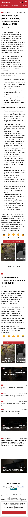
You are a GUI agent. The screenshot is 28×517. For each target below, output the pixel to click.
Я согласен (14, 512)
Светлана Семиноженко (9, 27)
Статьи (6, 368)
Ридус (15, 303)
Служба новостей (7, 286)
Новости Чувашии (7, 273)
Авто (4, 401)
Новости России (7, 12)
